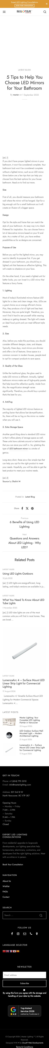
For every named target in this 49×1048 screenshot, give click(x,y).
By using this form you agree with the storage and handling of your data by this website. (24, 994)
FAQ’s (5, 891)
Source (6, 481)
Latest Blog (24, 70)
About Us (7, 881)
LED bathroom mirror (18, 448)
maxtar (16, 95)
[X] (27, 508)
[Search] (44, 11)
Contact (6, 896)
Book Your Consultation (24, 6)
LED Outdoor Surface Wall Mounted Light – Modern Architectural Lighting (31, 733)
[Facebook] (22, 508)
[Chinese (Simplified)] (4, 951)
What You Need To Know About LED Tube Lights (23, 601)
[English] (7, 951)
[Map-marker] (37, 933)
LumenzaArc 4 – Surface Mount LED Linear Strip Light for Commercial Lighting (24, 683)
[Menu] (4, 11)
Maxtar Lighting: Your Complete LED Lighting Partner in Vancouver (30, 720)
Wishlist (6, 886)
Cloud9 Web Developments (32, 1042)
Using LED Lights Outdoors (18, 574)
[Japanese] (14, 951)
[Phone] (31, 933)
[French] (11, 951)
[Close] (47, 4)
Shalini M (16, 481)
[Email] (24, 933)
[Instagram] (18, 933)
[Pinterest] (32, 508)
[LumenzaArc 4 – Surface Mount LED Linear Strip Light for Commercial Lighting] (24, 649)
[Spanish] (18, 951)
